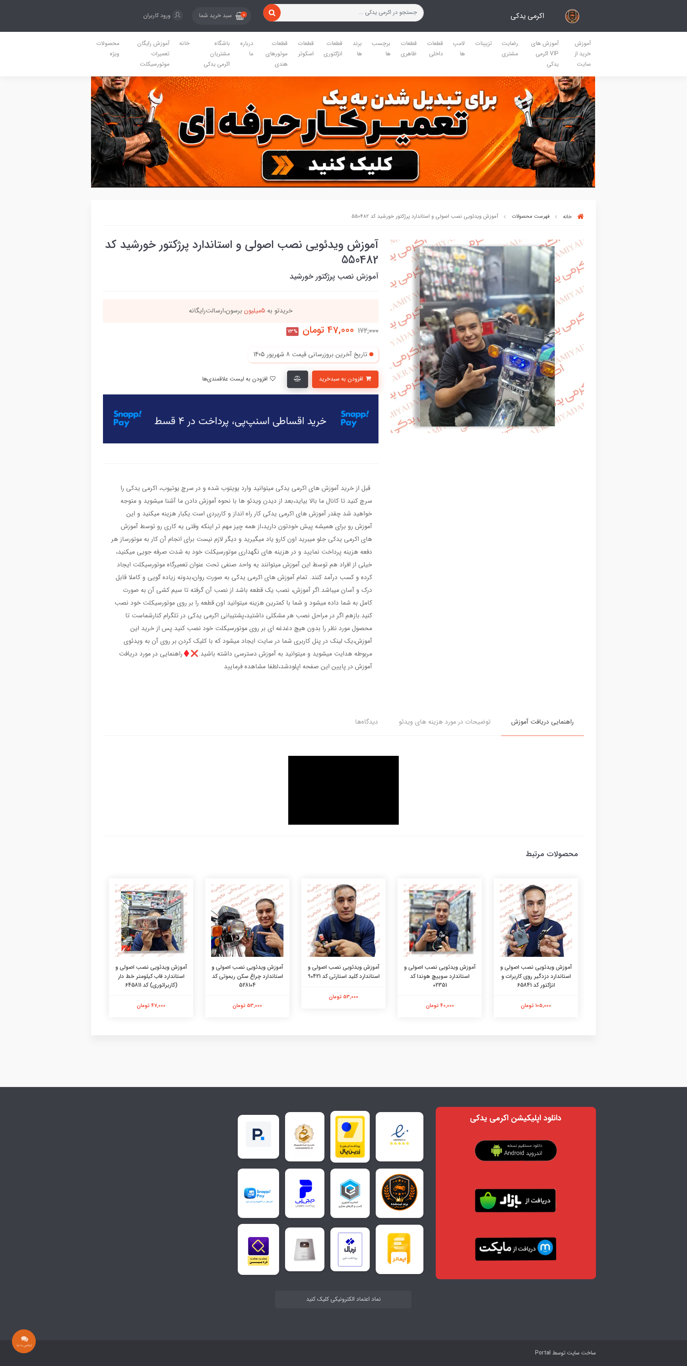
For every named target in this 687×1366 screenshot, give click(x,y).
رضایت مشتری (510, 49)
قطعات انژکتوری (333, 49)
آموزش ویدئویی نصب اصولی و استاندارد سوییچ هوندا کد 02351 (440, 976)
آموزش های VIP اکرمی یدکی (545, 54)
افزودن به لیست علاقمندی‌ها (235, 379)
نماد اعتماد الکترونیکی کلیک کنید (343, 1299)
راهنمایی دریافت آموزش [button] (542, 722)
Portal (543, 1352)
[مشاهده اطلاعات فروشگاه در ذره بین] (258, 1249)
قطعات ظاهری (409, 49)
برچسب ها (381, 49)
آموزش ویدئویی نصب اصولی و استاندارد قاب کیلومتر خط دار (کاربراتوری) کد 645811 (151, 976)
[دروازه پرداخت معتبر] (350, 1137)
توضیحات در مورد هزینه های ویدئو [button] (445, 722)
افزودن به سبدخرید (342, 379)
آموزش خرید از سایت (582, 54)
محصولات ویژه (107, 49)
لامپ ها (459, 49)
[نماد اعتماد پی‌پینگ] (258, 1137)
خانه (184, 43)
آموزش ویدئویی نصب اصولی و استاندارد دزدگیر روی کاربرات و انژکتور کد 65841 (536, 976)
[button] (221, 16)
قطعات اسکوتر (306, 49)
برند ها (357, 49)
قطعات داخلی (435, 49)
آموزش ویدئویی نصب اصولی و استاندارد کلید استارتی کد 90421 (344, 971)
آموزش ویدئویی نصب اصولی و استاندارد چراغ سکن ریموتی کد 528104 (247, 976)
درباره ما (246, 49)
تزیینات (483, 43)
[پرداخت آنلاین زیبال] (350, 1249)
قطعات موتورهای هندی (276, 54)
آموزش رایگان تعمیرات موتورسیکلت (153, 54)
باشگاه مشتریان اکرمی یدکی (217, 54)
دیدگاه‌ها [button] (366, 722)
